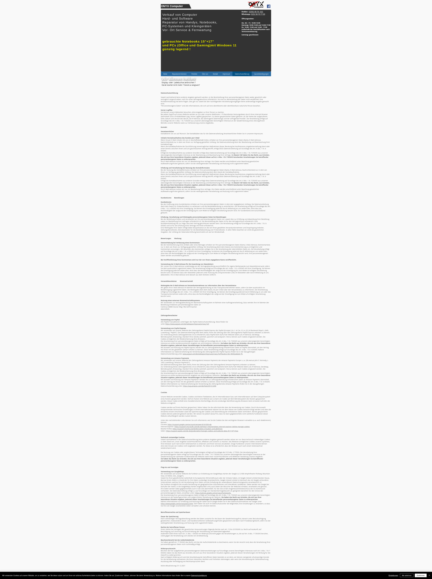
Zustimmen (421, 575)
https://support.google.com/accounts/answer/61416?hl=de (190, 424)
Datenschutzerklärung (199, 575)
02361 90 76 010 (256, 12)
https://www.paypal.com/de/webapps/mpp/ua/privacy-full (187, 324)
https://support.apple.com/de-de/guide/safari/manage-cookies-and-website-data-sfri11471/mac (202, 431)
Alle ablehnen (407, 575)
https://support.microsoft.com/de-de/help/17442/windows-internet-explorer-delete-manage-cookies (212, 427)
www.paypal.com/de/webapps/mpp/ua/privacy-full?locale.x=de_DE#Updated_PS (213, 354)
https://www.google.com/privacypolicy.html (177, 504)
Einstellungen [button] (393, 575)
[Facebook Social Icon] (268, 6)
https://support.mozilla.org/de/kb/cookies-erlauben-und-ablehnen (198, 429)
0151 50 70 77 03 (258, 14)
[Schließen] (429, 575)
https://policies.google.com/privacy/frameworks (213, 493)
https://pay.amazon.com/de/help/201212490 (199, 386)
